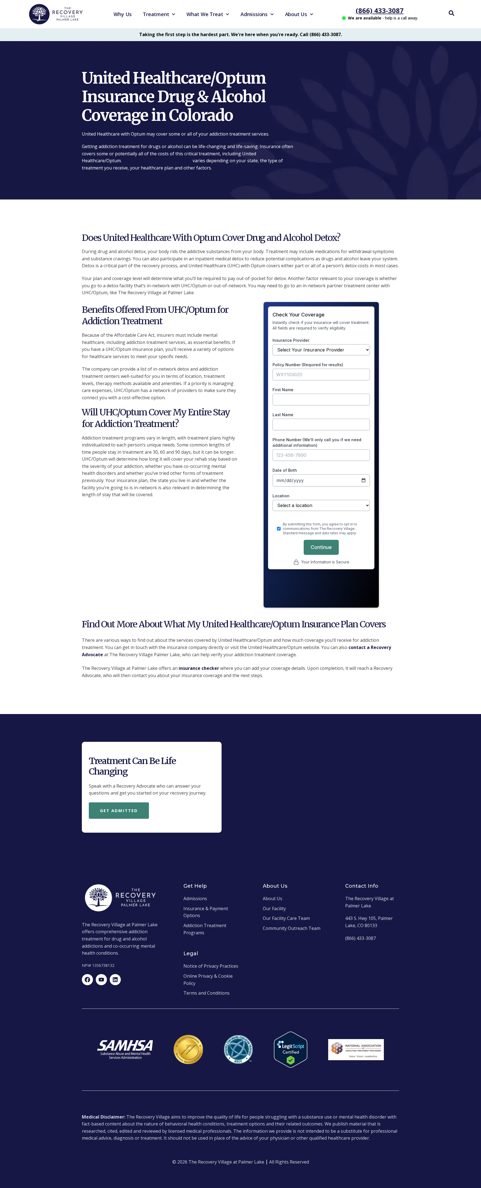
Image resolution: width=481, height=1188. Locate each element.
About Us (296, 14)
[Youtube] (101, 979)
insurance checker (199, 668)
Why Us (123, 14)
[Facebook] (87, 979)
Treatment (156, 14)
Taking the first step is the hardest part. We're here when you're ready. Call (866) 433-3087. (240, 34)
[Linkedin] (115, 979)
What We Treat (204, 14)
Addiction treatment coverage (157, 161)
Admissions (254, 14)
